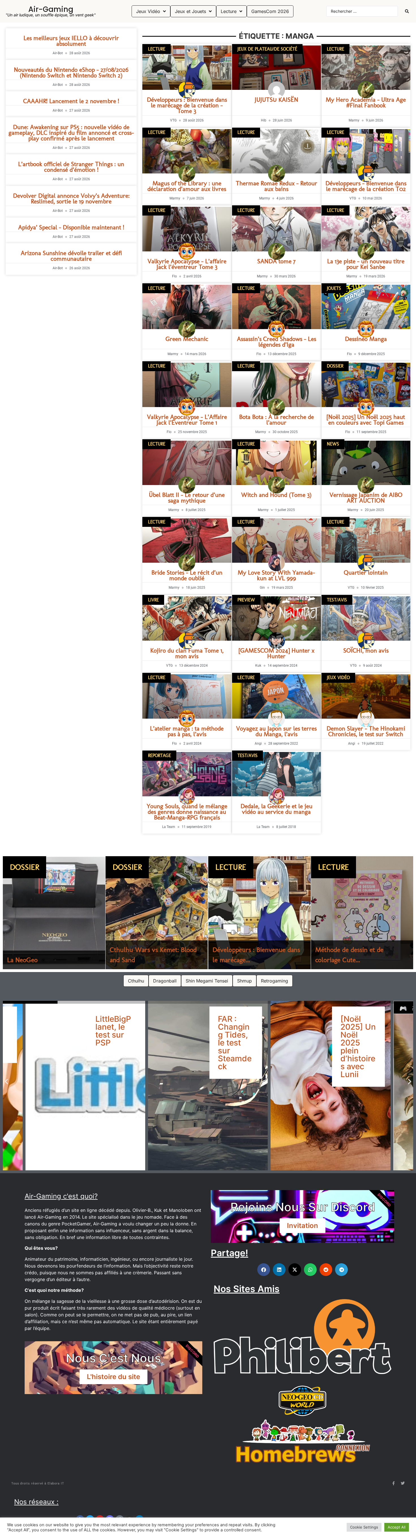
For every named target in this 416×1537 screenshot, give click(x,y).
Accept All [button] (397, 1527)
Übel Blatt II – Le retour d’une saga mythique (187, 497)
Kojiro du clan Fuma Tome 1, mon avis (187, 653)
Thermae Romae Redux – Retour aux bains (276, 186)
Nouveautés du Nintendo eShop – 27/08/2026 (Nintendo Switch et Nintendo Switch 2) (71, 72)
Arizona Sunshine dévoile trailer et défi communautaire (71, 255)
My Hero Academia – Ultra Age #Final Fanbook (366, 102)
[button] (6, 1081)
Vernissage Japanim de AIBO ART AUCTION (365, 497)
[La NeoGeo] (54, 912)
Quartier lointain (366, 572)
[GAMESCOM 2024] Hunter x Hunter (276, 653)
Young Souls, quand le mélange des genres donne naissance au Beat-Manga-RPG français (187, 811)
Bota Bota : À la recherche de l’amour (276, 419)
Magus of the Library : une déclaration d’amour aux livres (186, 186)
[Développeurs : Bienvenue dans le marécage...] (259, 912)
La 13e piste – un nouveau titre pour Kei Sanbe (365, 264)
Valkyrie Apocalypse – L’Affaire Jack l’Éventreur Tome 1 (187, 419)
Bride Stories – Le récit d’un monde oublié (186, 575)
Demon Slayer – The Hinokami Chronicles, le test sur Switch (366, 731)
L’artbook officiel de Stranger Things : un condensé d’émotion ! (71, 166)
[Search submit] (407, 11)
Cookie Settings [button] (364, 1527)
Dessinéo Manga (366, 339)
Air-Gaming (50, 9)
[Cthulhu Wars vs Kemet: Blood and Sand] (157, 912)
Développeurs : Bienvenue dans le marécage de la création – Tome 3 (187, 105)
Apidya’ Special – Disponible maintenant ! (71, 227)
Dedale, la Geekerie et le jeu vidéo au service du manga (276, 809)
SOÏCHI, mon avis (366, 650)
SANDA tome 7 (276, 261)
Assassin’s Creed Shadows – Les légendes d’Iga (276, 341)
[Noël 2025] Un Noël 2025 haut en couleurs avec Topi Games (366, 419)
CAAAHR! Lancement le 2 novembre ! (71, 101)
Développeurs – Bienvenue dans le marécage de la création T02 (365, 186)
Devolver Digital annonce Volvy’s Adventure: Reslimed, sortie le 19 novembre (71, 198)
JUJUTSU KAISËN (276, 99)
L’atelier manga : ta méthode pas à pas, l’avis (187, 731)
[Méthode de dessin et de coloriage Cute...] (362, 912)
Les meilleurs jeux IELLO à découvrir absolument (71, 40)
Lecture (230, 867)
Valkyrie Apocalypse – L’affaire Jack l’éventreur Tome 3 (186, 264)
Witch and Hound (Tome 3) (276, 495)
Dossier (24, 867)
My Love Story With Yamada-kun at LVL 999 (276, 575)
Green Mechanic (187, 339)
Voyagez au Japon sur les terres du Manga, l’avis (276, 731)
